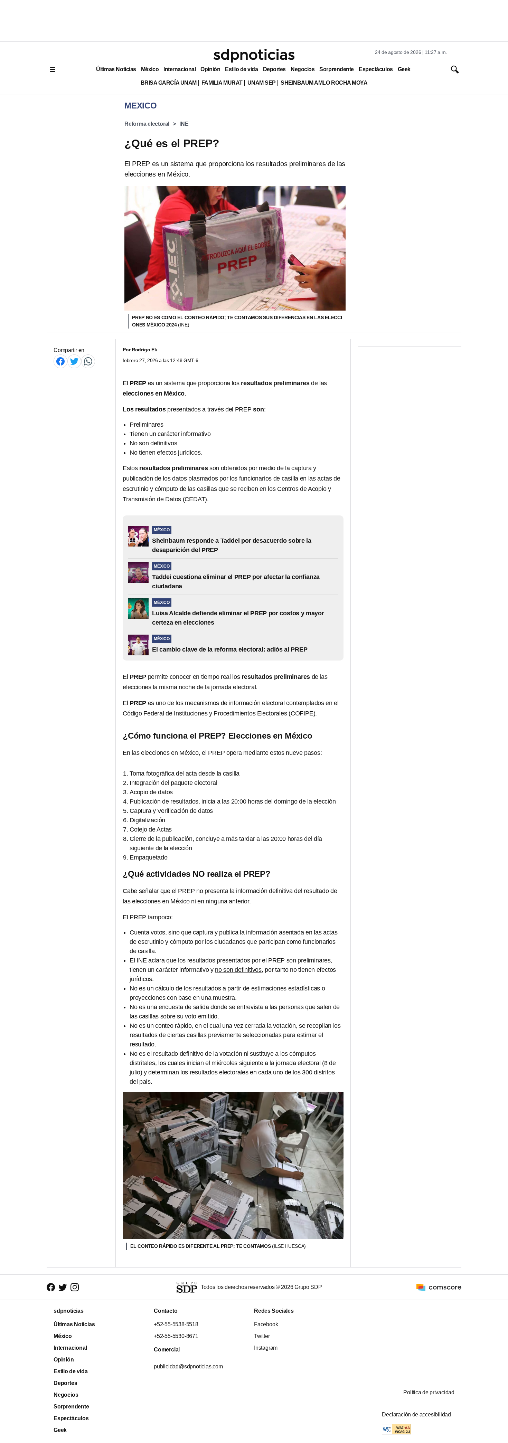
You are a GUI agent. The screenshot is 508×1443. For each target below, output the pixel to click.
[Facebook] (60, 361)
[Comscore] (438, 1287)
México (150, 69)
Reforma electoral (146, 124)
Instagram (265, 1348)
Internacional (179, 69)
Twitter (262, 1336)
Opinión (210, 69)
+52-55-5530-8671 (176, 1336)
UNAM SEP (261, 83)
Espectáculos (376, 69)
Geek (404, 69)
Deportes (274, 69)
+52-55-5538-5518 (176, 1324)
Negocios (302, 69)
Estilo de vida (241, 69)
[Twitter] (74, 361)
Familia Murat (222, 83)
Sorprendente (336, 69)
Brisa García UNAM (169, 83)
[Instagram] (74, 1287)
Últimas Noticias (116, 69)
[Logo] (254, 56)
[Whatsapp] (88, 361)
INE (183, 124)
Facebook (266, 1324)
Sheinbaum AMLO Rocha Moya (324, 83)
